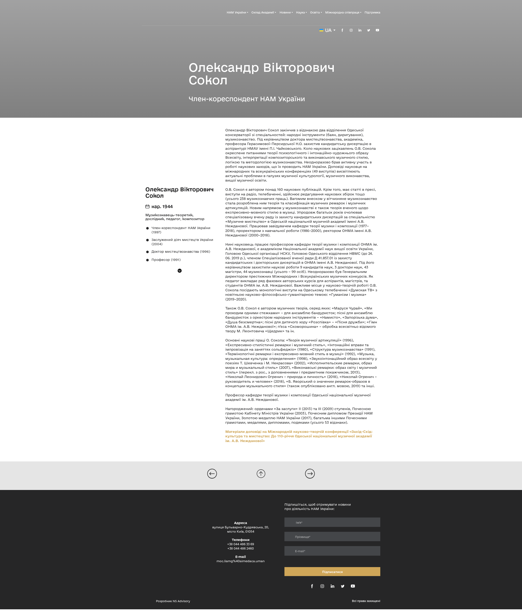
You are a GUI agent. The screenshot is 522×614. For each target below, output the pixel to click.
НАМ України (236, 12)
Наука (300, 12)
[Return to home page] (162, 12)
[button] (342, 30)
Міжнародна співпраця (342, 12)
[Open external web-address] (147, 601)
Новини (285, 12)
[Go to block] (261, 474)
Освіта (315, 12)
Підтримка (372, 12)
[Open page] (212, 474)
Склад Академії (262, 12)
